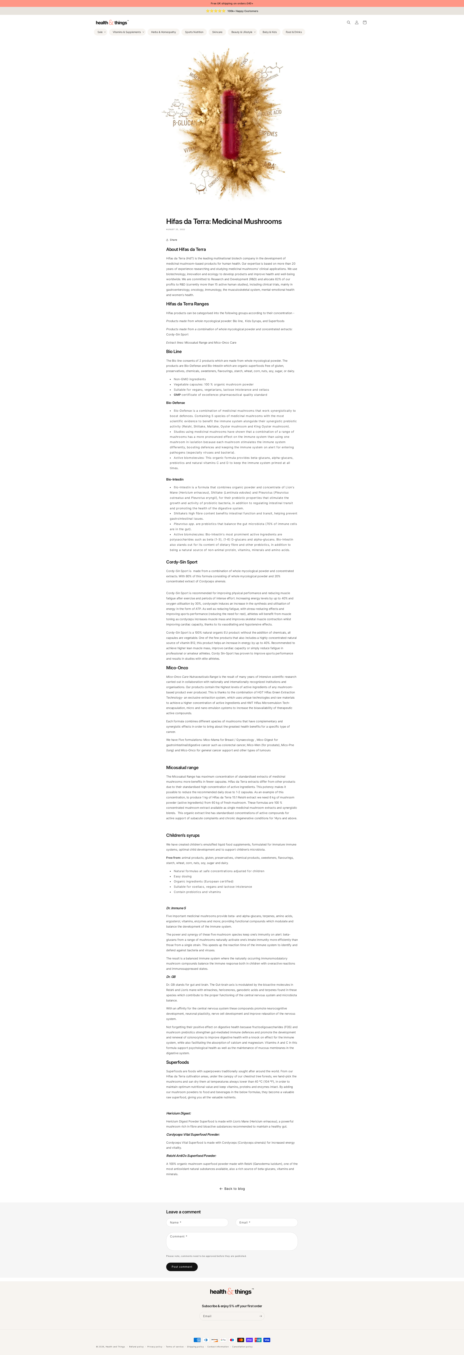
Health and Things (115, 1346)
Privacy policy (154, 1346)
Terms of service (174, 1346)
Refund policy (136, 1346)
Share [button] (173, 239)
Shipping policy (195, 1346)
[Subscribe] (260, 1316)
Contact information (218, 1346)
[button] (100, 31)
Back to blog (234, 1189)
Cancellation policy (242, 1346)
